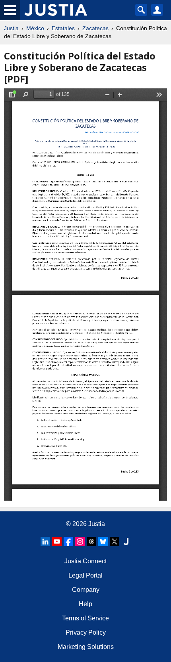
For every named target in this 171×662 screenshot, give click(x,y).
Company (85, 589)
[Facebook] (68, 541)
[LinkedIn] (45, 541)
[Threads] (91, 541)
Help (85, 604)
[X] (114, 541)
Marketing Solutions (86, 646)
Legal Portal (85, 575)
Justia (11, 28)
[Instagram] (80, 541)
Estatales (63, 28)
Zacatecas (95, 28)
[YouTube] (57, 541)
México (35, 28)
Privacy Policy (86, 632)
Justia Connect (85, 561)
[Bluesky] (103, 541)
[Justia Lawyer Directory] (126, 541)
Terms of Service (85, 618)
